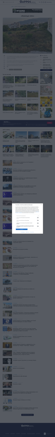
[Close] (41, 205)
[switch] (37, 217)
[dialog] (27, 218)
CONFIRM (21, 229)
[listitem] (27, 215)
